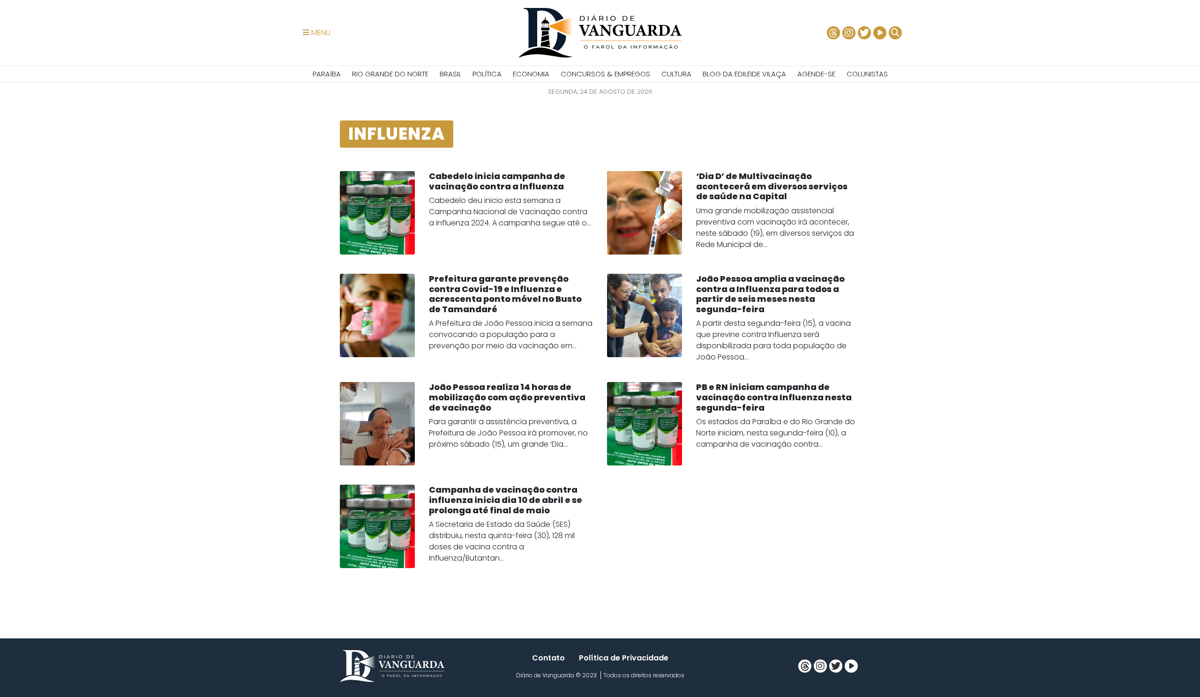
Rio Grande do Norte (390, 74)
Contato (548, 657)
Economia (531, 74)
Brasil (450, 74)
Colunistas (867, 74)
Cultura (676, 74)
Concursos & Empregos (605, 74)
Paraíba (327, 74)
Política (487, 74)
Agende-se (816, 74)
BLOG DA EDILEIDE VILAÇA (744, 74)
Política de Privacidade (623, 657)
